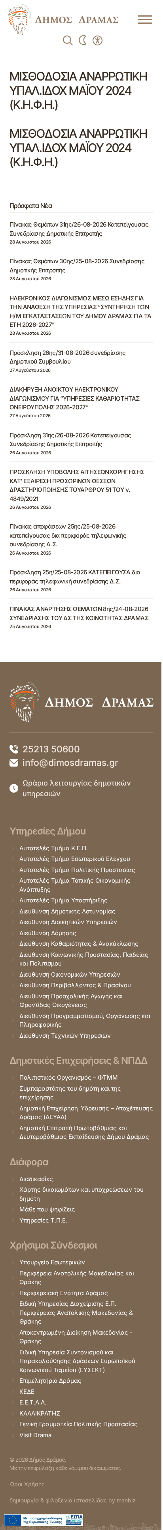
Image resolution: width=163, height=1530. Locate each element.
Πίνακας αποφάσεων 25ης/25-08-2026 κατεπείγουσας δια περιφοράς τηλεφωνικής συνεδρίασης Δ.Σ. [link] (68, 535)
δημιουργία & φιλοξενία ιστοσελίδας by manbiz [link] (72, 1500)
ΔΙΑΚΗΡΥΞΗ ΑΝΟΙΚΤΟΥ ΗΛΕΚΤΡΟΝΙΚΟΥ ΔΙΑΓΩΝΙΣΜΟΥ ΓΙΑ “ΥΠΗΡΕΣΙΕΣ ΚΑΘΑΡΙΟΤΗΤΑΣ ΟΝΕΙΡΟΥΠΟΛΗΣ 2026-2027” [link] (74, 398)
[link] (63, 19)
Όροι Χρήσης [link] (27, 1484)
